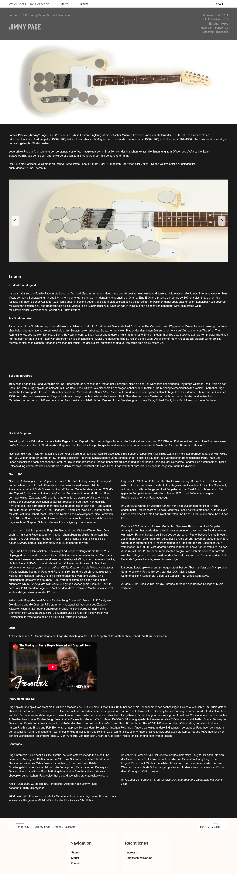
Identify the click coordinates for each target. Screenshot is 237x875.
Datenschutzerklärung (139, 858)
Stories (84, 4)
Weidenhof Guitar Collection (29, 3)
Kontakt (218, 4)
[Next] (221, 221)
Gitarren (65, 4)
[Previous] (15, 221)
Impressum (132, 852)
